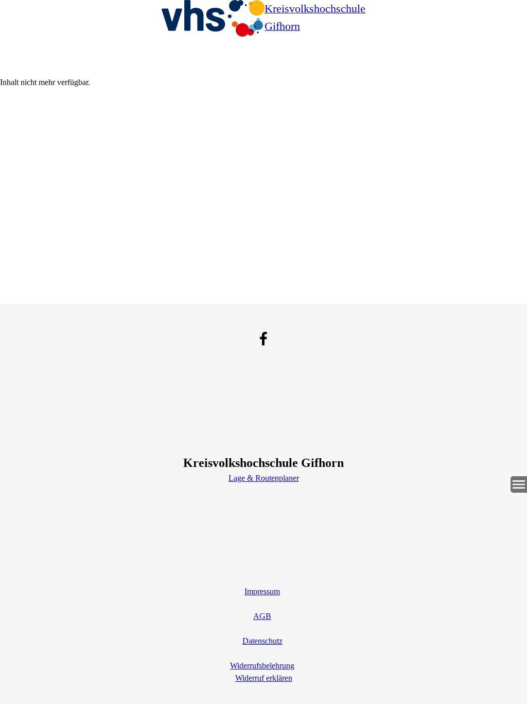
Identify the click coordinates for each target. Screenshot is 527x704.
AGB (262, 616)
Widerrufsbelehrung (262, 665)
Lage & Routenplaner (264, 478)
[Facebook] (263, 338)
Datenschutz (262, 640)
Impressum (262, 591)
